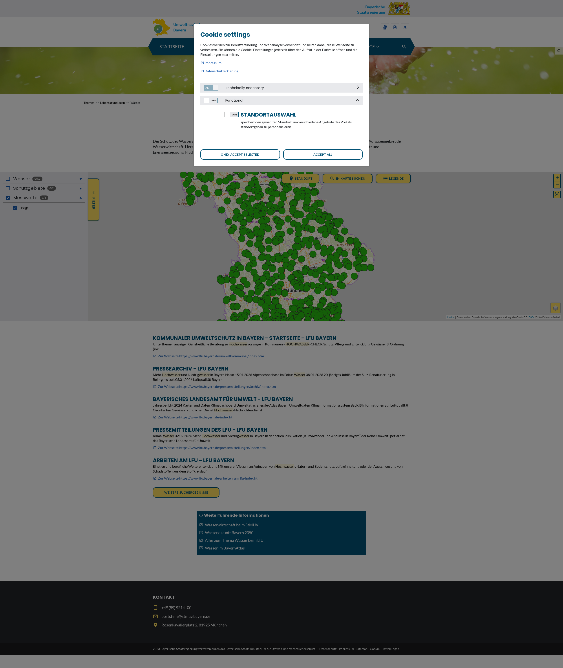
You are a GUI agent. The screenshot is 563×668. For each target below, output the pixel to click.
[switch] (209, 88)
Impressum (213, 63)
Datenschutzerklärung (221, 71)
